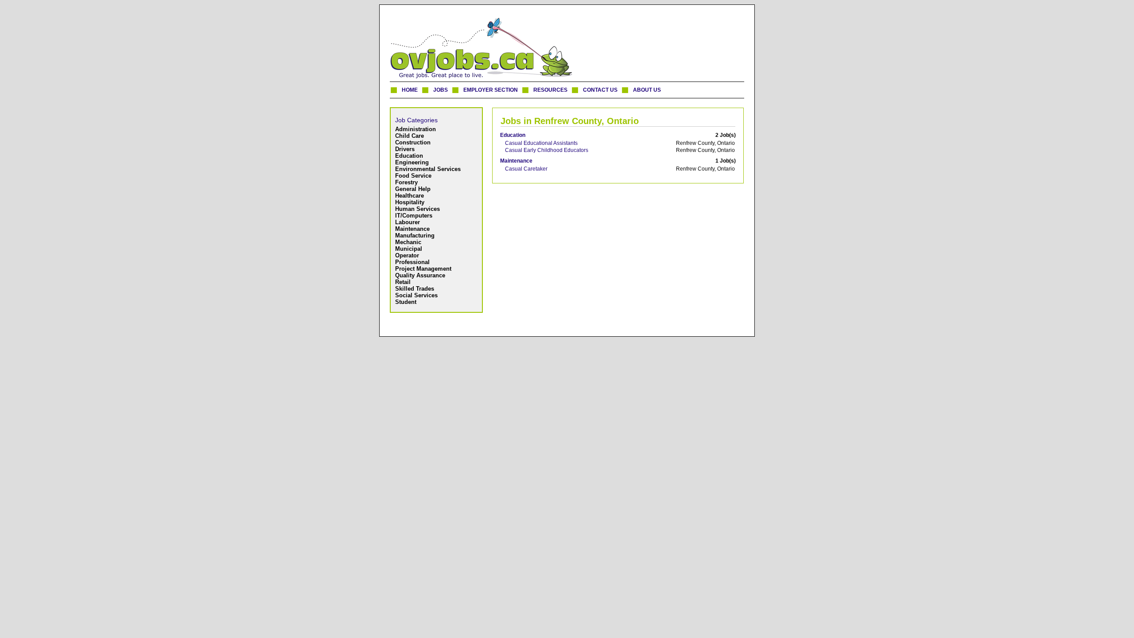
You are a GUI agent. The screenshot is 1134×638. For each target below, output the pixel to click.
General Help (413, 189)
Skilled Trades (414, 288)
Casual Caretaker (526, 169)
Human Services (417, 209)
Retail (403, 282)
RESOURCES (550, 90)
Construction (413, 142)
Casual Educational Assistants (541, 143)
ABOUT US (647, 90)
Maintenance (412, 229)
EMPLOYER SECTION (490, 90)
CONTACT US (600, 90)
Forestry (406, 182)
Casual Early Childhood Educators (546, 150)
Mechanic (408, 242)
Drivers (405, 149)
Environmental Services (428, 169)
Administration (415, 129)
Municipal (408, 248)
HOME (410, 90)
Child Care (409, 135)
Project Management (423, 268)
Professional (412, 262)
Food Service (413, 175)
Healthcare (409, 195)
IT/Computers (413, 215)
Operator (407, 255)
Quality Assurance (420, 275)
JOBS (440, 90)
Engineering (412, 162)
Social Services (416, 295)
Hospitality (409, 202)
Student (405, 302)
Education (409, 155)
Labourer (407, 222)
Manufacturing (415, 235)
